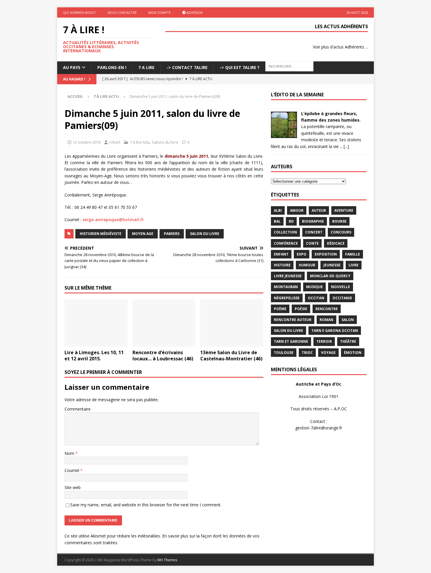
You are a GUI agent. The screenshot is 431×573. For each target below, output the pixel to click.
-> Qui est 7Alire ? (239, 67)
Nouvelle (340, 286)
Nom (70, 453)
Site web (73, 487)
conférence (286, 243)
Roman (326, 319)
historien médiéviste (100, 233)
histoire (282, 265)
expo (301, 254)
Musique (314, 286)
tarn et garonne (291, 341)
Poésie (301, 308)
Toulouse (283, 352)
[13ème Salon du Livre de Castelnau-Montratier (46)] (231, 323)
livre (354, 265)
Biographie (313, 221)
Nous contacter (122, 12)
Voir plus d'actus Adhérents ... (340, 47)
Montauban (286, 286)
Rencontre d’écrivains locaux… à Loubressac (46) (163, 355)
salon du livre (204, 233)
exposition (326, 254)
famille (352, 254)
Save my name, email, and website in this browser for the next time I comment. (145, 505)
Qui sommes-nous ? (79, 12)
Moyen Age (142, 233)
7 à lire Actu (140, 142)
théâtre (348, 341)
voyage (328, 352)
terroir (324, 341)
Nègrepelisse (287, 297)
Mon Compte (159, 12)
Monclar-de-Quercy (330, 275)
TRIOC (307, 352)
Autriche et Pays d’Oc (318, 384)
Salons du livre (165, 142)
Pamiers (171, 233)
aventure (343, 210)
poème (280, 308)
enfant (281, 254)
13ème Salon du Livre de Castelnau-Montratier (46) (231, 355)
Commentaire (78, 409)
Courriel (72, 470)
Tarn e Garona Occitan (334, 330)
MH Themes (167, 559)
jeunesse (331, 265)
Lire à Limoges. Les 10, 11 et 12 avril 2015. (94, 355)
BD (291, 221)
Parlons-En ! (111, 67)
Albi (278, 210)
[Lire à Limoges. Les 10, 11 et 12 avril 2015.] (96, 323)
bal (277, 221)
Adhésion (194, 12)
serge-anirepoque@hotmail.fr (113, 219)
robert (114, 142)
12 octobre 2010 (87, 142)
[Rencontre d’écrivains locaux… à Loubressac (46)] (164, 323)
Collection (285, 232)
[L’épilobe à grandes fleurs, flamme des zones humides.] (284, 134)
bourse (339, 221)
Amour (296, 210)
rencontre (326, 308)
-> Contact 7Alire (187, 67)
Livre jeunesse (288, 275)
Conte (312, 243)
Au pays (71, 67)
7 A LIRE (146, 67)
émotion (353, 352)
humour (307, 265)
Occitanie (342, 297)
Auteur (319, 210)
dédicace (336, 243)
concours (341, 232)
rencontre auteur (292, 319)
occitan (316, 297)
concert (314, 232)
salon (348, 319)
